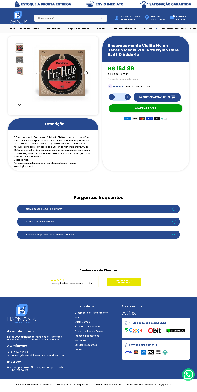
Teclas (101, 28)
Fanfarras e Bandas (174, 28)
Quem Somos (82, 322)
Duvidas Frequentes (86, 345)
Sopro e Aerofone (78, 28)
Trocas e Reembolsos (87, 335)
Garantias (80, 340)
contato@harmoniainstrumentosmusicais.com (37, 355)
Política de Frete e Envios (89, 331)
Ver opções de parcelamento (123, 79)
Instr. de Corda (29, 28)
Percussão (53, 28)
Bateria (148, 28)
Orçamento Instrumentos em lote (91, 315)
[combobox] (68, 18)
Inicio (13, 28)
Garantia (118, 86)
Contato (79, 349)
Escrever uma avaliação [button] (124, 281)
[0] (172, 19)
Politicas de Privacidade (88, 326)
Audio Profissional (124, 28)
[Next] (20, 105)
